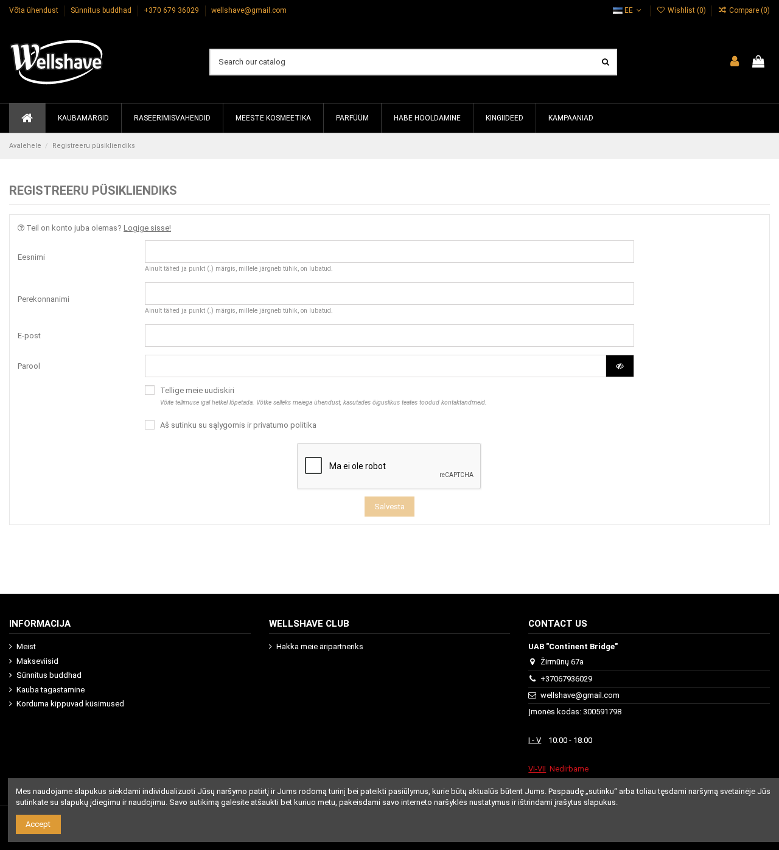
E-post (29, 335)
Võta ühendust (34, 10)
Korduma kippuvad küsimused (70, 703)
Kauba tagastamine (50, 689)
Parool (29, 366)
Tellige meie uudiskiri (323, 396)
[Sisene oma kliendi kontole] (734, 62)
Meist (26, 646)
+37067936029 (566, 678)
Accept (38, 824)
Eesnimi (31, 257)
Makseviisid (37, 661)
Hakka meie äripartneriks (319, 646)
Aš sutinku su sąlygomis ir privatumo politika (238, 425)
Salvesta (389, 506)
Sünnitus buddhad (102, 10)
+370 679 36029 (172, 10)
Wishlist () (686, 10)
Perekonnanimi (43, 299)
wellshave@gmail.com (249, 10)
